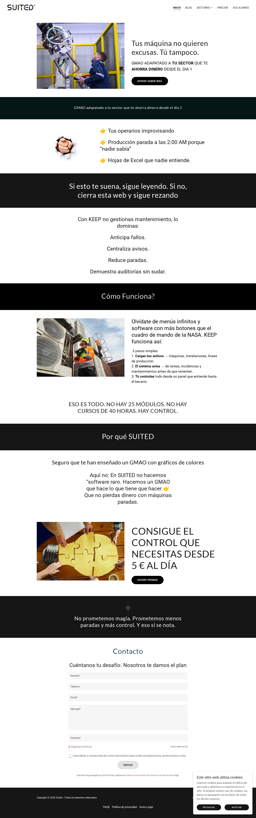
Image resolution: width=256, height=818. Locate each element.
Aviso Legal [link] (146, 807)
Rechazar (209, 807)
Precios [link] (222, 7)
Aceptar (237, 807)
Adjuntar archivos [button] (81, 746)
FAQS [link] (106, 807)
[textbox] (128, 675)
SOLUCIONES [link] (241, 7)
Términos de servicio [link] (160, 775)
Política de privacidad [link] (135, 775)
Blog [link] (188, 7)
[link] (21, 7)
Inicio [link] (177, 7)
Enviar (128, 765)
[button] (205, 7)
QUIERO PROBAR (147, 580)
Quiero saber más (149, 81)
